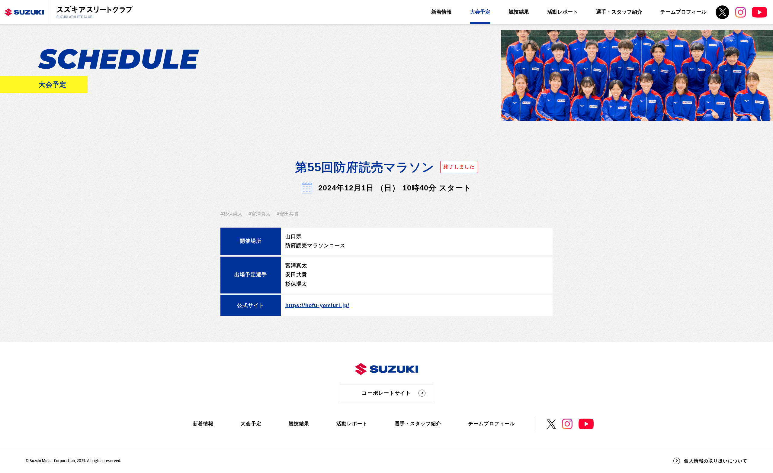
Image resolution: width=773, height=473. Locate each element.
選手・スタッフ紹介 (619, 12)
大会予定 (480, 12)
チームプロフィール (683, 12)
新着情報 (441, 12)
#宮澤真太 (260, 213)
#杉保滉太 (231, 213)
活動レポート (562, 12)
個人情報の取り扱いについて (715, 460)
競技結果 (518, 12)
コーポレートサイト (386, 393)
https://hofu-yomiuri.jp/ (317, 305)
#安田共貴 (288, 213)
